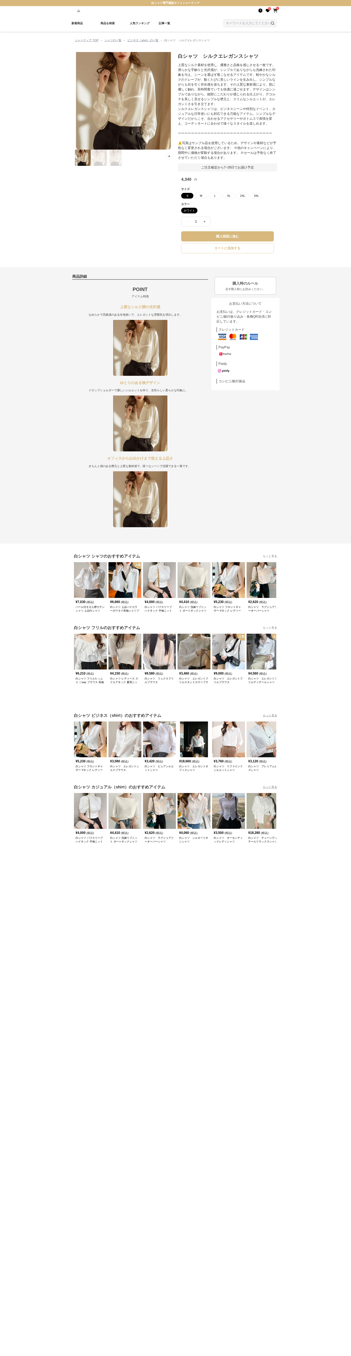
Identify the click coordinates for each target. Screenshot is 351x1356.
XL (229, 195)
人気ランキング (140, 23)
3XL (256, 195)
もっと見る (270, 556)
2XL (242, 195)
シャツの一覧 (112, 40)
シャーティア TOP (87, 40)
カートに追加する (227, 248)
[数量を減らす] (187, 221)
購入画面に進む (227, 236)
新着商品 (77, 23)
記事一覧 (164, 23)
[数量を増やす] (204, 221)
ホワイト (189, 210)
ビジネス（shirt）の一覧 (142, 40)
